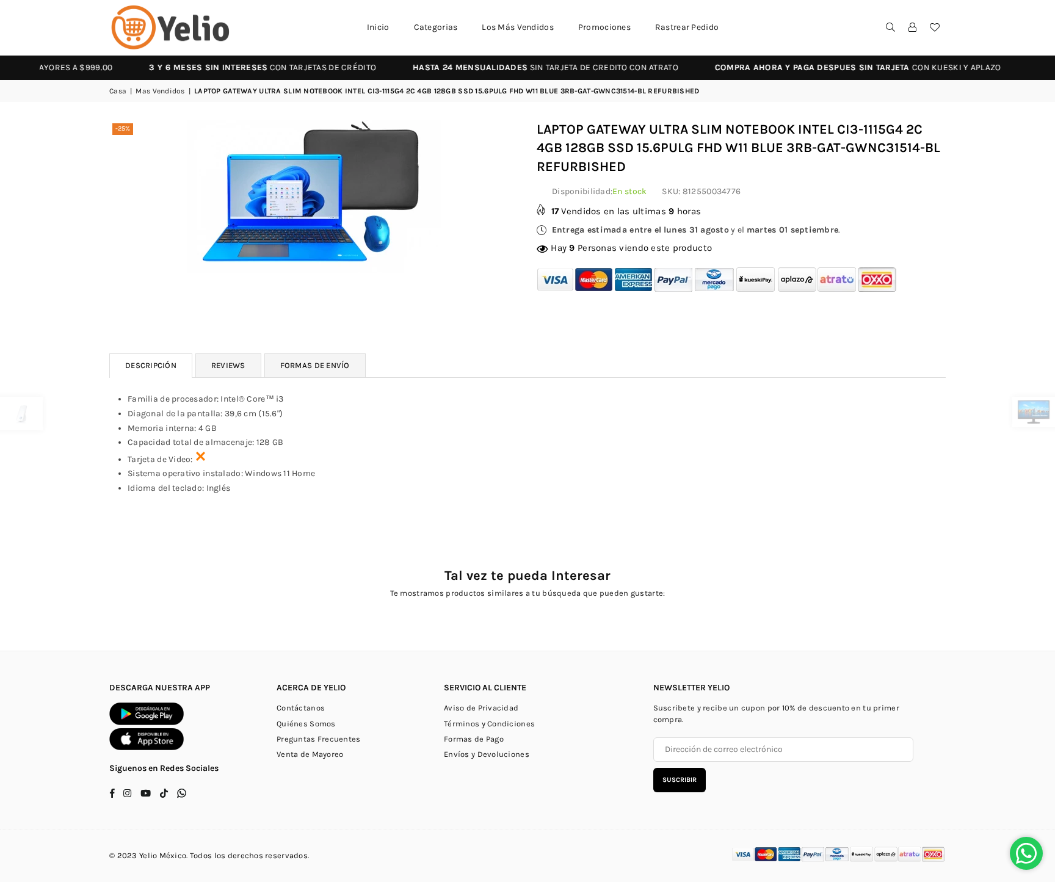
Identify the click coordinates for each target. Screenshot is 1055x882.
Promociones (604, 27)
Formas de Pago (474, 738)
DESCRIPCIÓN (150, 365)
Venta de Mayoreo (310, 754)
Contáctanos (301, 707)
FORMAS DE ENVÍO (315, 365)
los (220, 855)
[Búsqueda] (891, 27)
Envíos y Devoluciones (486, 754)
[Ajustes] (913, 27)
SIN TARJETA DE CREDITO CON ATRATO (515, 67)
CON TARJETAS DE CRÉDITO (232, 67)
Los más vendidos (517, 27)
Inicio (378, 27)
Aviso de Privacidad (481, 707)
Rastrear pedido (687, 27)
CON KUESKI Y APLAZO (828, 67)
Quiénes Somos (306, 723)
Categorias (436, 27)
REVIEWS (228, 365)
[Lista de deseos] (935, 27)
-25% (122, 128)
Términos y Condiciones (489, 723)
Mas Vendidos (160, 91)
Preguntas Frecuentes (319, 738)
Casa (117, 91)
